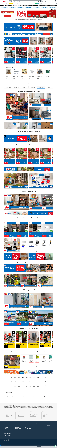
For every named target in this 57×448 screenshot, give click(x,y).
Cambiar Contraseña (17, 427)
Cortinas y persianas (45, 414)
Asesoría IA (36, 3)
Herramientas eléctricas (21, 416)
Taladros (44, 413)
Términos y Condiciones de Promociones (7, 434)
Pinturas (44, 415)
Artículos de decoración (33, 416)
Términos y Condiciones (7, 429)
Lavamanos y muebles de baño (9, 414)
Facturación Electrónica (7, 432)
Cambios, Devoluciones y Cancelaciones (7, 436)
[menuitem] (40, 3)
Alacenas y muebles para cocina (34, 414)
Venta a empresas (6, 428)
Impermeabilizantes (32, 413)
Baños (18, 415)
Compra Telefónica (16, 3)
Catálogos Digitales (27, 429)
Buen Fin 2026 (48, 425)
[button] (27, 1)
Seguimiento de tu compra (18, 429)
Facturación (21, 3)
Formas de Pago (6, 427)
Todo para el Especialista (28, 428)
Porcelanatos (32, 415)
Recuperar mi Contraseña (18, 428)
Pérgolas (44, 416)
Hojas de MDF (7, 416)
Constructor (11, 3)
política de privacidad (30, 446)
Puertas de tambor (8, 413)
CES (25, 427)
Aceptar (39, 446)
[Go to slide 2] (28, 64)
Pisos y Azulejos (20, 414)
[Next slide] (52, 55)
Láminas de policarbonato (9, 415)
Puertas (19, 413)
